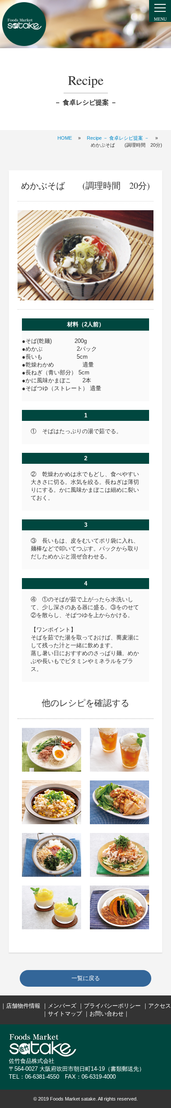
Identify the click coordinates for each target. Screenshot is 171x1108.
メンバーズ (62, 1005)
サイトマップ (65, 1013)
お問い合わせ (106, 1013)
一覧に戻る (85, 978)
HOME (64, 138)
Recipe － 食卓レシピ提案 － (118, 138)
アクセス (159, 1005)
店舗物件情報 (23, 1005)
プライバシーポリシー (112, 1005)
